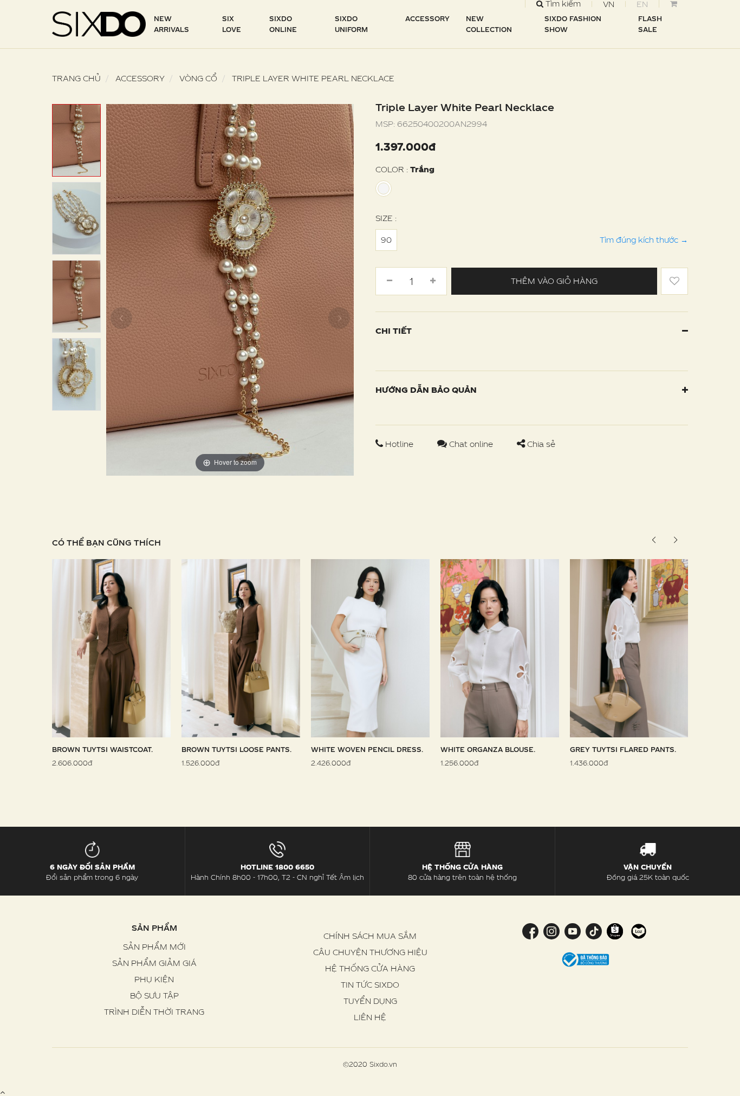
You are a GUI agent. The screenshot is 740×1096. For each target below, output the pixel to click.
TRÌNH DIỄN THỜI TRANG (154, 1011)
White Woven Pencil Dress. (367, 749)
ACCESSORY (427, 18)
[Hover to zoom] (230, 289)
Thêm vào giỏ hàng (554, 281)
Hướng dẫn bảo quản (426, 389)
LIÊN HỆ (370, 1017)
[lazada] (637, 930)
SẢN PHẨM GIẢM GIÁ (154, 963)
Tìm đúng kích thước (644, 239)
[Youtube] (572, 930)
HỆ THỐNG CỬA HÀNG (370, 968)
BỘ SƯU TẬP (154, 995)
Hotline (399, 444)
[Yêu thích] (674, 281)
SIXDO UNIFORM (351, 24)
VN (608, 4)
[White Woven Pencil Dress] (370, 647)
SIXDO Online (283, 24)
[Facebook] (531, 930)
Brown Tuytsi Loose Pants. (236, 749)
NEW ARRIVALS (171, 24)
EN (642, 4)
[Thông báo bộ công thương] (585, 958)
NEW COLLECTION (489, 24)
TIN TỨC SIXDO (370, 984)
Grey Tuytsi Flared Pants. (623, 749)
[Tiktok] (593, 930)
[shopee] (614, 930)
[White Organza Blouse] (499, 647)
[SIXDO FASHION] (99, 24)
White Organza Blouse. (487, 749)
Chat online (471, 444)
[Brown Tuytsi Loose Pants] (240, 647)
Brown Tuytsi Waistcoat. (102, 749)
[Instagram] (551, 930)
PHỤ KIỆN (154, 979)
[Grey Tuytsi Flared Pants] (629, 647)
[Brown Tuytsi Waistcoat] (111, 647)
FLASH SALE (650, 24)
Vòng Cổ (198, 78)
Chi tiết (393, 330)
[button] (675, 540)
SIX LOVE (231, 24)
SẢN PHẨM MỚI (154, 946)
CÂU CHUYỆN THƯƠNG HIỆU (370, 952)
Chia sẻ (540, 444)
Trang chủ (76, 78)
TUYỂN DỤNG (370, 1001)
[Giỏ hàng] (673, 4)
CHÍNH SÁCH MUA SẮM (370, 936)
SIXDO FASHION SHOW (572, 24)
